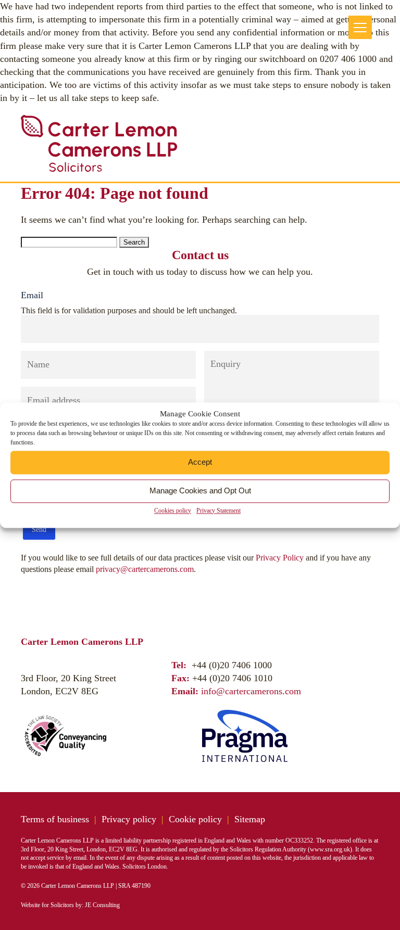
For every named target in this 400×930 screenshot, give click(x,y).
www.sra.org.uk (330, 849)
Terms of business (55, 819)
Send (39, 529)
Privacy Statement (218, 510)
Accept (200, 461)
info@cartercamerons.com (251, 691)
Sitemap (249, 819)
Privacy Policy (280, 557)
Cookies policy (172, 510)
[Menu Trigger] (360, 27)
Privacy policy (129, 819)
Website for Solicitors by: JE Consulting (70, 905)
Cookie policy (195, 819)
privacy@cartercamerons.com (145, 569)
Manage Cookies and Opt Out (200, 490)
